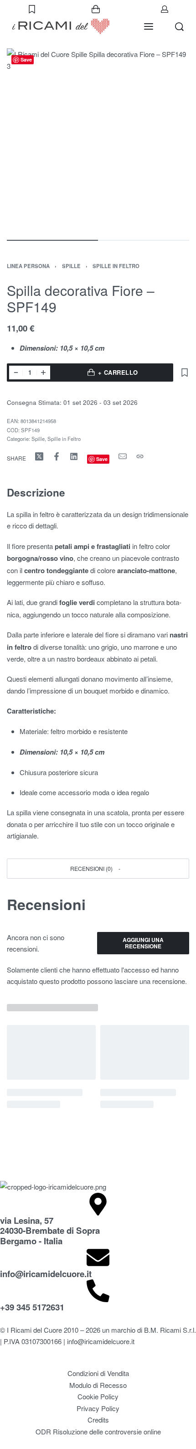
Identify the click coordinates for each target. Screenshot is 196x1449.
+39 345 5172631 (32, 1307)
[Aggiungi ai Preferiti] (184, 372)
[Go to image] (52, 240)
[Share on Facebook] (56, 456)
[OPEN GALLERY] (98, 139)
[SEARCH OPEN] (179, 26)
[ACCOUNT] (164, 9)
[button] (98, 868)
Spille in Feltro (116, 265)
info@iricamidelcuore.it (46, 1274)
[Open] (31, 9)
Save (26, 59)
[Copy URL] (140, 456)
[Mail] (123, 456)
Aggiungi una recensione (143, 943)
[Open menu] (149, 26)
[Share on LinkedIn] (74, 456)
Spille (71, 265)
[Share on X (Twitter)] (39, 456)
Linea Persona (28, 265)
